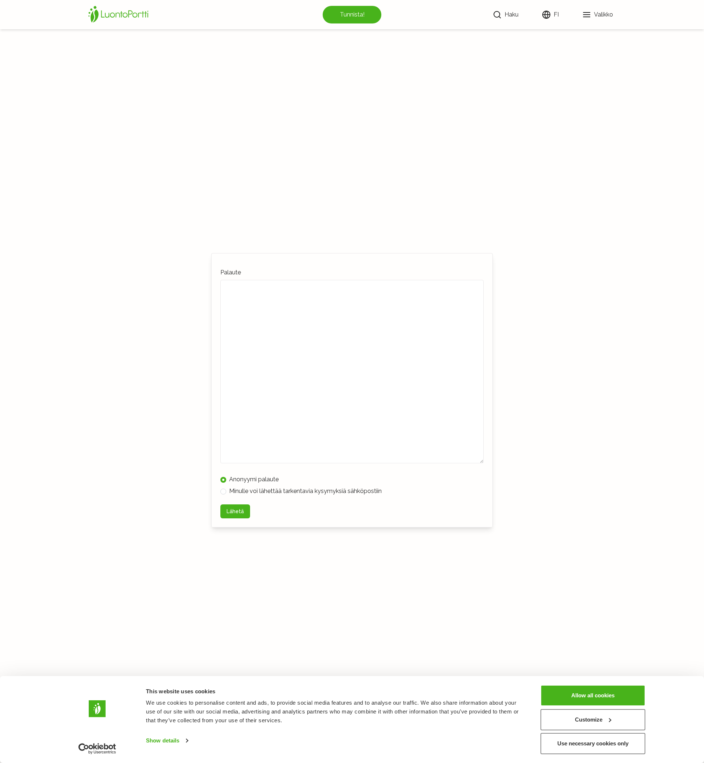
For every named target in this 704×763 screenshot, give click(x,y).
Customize (588, 719)
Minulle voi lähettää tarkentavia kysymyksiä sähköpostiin (305, 491)
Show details (162, 740)
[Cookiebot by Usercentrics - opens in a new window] (97, 748)
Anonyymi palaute (254, 479)
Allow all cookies (593, 695)
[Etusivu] (119, 14)
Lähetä (235, 511)
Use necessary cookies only (592, 743)
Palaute (230, 272)
